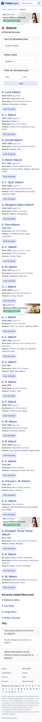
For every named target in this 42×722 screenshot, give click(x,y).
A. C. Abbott (9, 247)
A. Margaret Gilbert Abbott (18, 204)
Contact (5, 681)
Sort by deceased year (16, 39)
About (4, 669)
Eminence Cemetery (20, 428)
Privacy (5, 677)
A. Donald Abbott (12, 140)
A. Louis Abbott (11, 92)
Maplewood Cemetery (21, 448)
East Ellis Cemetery (19, 408)
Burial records (12, 9)
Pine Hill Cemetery (19, 124)
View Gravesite (9, 109)
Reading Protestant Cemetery (24, 146)
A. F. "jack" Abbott (12, 182)
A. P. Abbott (9, 401)
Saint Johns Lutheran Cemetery (24, 541)
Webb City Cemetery (20, 368)
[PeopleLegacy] (10, 3)
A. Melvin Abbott (12, 159)
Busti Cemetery (18, 468)
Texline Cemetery (19, 253)
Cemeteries (6, 673)
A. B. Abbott (9, 441)
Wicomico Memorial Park (22, 166)
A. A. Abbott (9, 362)
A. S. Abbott (9, 461)
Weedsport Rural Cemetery (22, 273)
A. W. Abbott (9, 266)
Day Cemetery (17, 504)
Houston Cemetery (19, 388)
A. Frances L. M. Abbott (16, 481)
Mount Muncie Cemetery (21, 293)
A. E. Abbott (9, 337)
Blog (24, 677)
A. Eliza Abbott (11, 224)
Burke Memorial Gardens (22, 101)
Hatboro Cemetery (19, 211)
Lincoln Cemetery (19, 323)
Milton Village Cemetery (21, 487)
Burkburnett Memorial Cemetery (24, 580)
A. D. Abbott (9, 381)
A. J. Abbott (9, 114)
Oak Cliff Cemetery (19, 231)
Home (4, 9)
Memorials (26, 669)
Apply (21, 83)
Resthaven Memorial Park (22, 189)
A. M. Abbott (9, 576)
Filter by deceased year (16, 70)
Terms (24, 673)
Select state (10, 54)
